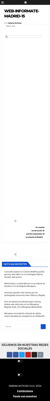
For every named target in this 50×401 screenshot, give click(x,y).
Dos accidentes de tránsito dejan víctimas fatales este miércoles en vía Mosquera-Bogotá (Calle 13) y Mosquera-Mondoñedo (23, 304)
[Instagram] (34, 354)
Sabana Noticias (14, 23)
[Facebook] (9, 354)
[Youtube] (28, 354)
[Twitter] (22, 354)
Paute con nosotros (25, 396)
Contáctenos (25, 391)
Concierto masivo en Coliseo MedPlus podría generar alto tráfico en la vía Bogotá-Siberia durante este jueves (24, 274)
